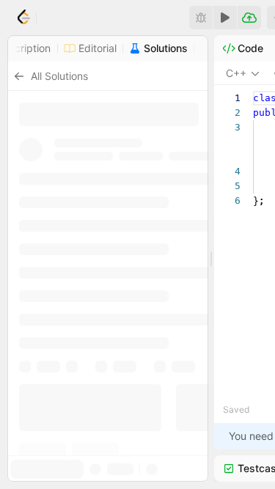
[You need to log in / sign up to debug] (201, 17)
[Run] (225, 17)
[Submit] (249, 17)
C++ (236, 73)
